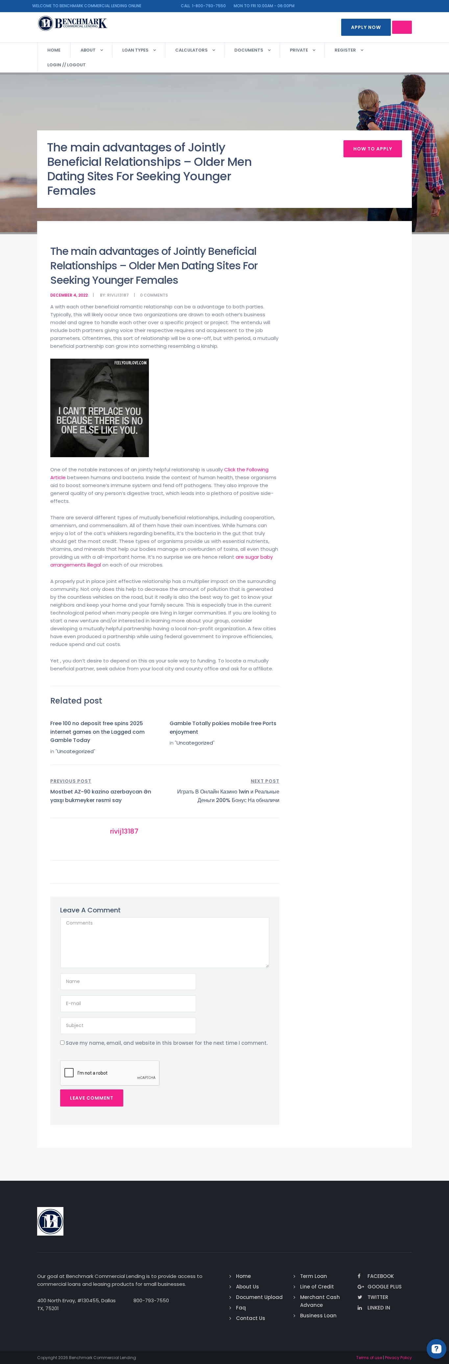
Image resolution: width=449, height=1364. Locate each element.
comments (156, 295)
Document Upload (259, 1297)
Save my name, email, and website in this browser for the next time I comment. (167, 1043)
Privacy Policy (398, 1357)
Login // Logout (66, 65)
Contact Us (250, 1318)
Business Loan (318, 1315)
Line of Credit (317, 1286)
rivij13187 (118, 295)
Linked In (378, 1307)
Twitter (377, 1297)
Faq (241, 1307)
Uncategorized (75, 751)
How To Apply (372, 148)
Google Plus (384, 1286)
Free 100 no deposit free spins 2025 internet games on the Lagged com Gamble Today (97, 732)
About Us (247, 1286)
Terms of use (369, 1357)
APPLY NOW (366, 27)
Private (299, 50)
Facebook (380, 1276)
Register (345, 50)
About (88, 50)
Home (53, 50)
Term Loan (313, 1276)
